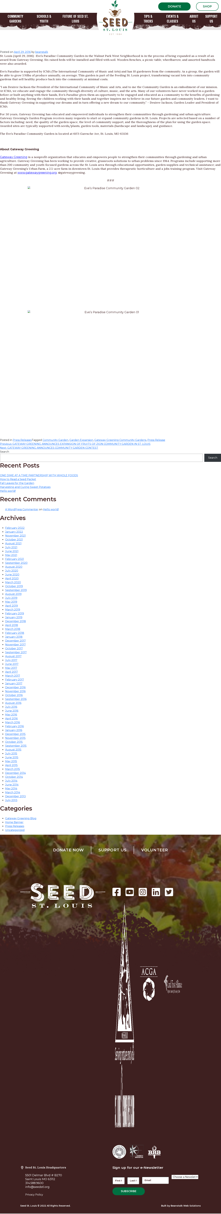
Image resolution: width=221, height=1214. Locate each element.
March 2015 (12, 769)
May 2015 (11, 761)
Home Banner (14, 822)
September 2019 (16, 590)
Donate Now (68, 850)
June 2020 (12, 574)
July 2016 (11, 706)
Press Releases (22, 440)
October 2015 (14, 741)
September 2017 (16, 652)
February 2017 (14, 679)
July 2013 (11, 800)
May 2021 (11, 555)
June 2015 (11, 757)
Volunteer (154, 850)
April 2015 (11, 765)
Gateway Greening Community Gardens (120, 440)
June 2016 (11, 710)
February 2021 (14, 559)
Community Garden (55, 440)
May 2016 (11, 714)
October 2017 (14, 648)
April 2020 (12, 578)
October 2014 (14, 776)
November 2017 (15, 644)
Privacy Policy (34, 1194)
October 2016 (14, 695)
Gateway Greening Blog (20, 818)
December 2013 (15, 796)
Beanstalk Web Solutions (186, 1205)
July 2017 (11, 660)
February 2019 (14, 613)
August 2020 (13, 566)
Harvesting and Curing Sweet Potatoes (25, 487)
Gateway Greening (13, 157)
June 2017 (11, 664)
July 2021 (11, 547)
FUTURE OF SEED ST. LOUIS (75, 19)
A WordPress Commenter (21, 509)
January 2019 (13, 617)
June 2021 (11, 551)
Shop (207, 6)
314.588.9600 (34, 1183)
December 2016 (15, 687)
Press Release (156, 440)
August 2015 (13, 749)
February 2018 (14, 632)
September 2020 (16, 562)
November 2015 (15, 738)
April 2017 (11, 671)
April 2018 (11, 625)
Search (4, 451)
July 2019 (11, 597)
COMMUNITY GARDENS (15, 19)
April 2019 (11, 605)
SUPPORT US (211, 19)
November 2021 (15, 535)
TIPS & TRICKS (148, 19)
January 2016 (13, 730)
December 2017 (15, 640)
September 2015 (16, 745)
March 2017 (12, 675)
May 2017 (11, 667)
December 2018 (15, 621)
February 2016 (14, 726)
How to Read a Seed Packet (18, 479)
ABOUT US (194, 19)
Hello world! (8, 490)
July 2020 (11, 570)
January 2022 (14, 531)
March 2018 (12, 629)
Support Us (113, 850)
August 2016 (13, 703)
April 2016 (11, 718)
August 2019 (13, 594)
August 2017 (13, 656)
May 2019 (11, 601)
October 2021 (14, 539)
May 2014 (11, 788)
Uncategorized (15, 830)
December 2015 (15, 734)
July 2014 (11, 780)
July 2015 (11, 753)
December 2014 (15, 773)
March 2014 (12, 792)
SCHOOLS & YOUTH (44, 19)
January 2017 (13, 683)
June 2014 (11, 784)
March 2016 (12, 722)
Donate (174, 6)
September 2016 (16, 699)
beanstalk (41, 51)
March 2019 (12, 609)
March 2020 (13, 582)
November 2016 (15, 691)
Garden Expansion (81, 440)
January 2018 (13, 636)
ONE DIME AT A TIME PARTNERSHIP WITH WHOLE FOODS (39, 475)
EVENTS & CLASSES (172, 19)
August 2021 (13, 543)
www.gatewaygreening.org (37, 172)
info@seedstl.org (37, 1187)
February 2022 (15, 527)
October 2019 (14, 586)
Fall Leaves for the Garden (17, 483)
